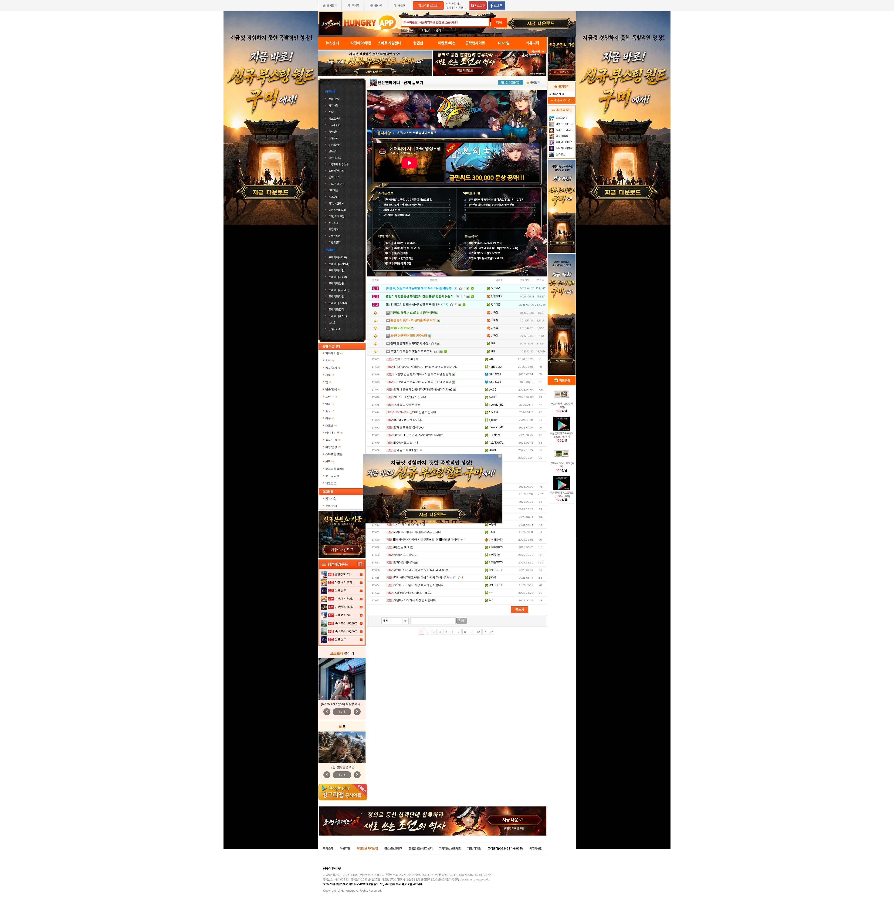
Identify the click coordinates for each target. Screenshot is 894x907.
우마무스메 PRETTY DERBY (565, 142)
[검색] (461, 621)
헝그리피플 (332, 476)
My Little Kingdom (346, 623)
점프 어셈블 (561, 136)
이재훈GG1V (495, 547)
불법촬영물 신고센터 (421, 848)
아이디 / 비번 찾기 (455, 7)
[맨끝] (491, 631)
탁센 (491, 592)
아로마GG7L (495, 442)
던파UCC (334, 177)
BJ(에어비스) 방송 (339, 164)
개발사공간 (536, 848)
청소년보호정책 (393, 848)
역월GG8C (495, 570)
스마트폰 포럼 (334, 454)
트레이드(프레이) (338, 303)
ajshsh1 (493, 419)
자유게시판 (334, 353)
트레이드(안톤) (337, 283)
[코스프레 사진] (342, 679)
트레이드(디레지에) (339, 264)
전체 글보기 (413, 82)
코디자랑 (333, 190)
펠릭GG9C (495, 585)
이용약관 (345, 848)
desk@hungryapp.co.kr (475, 879)
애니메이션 (334, 432)
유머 (329, 360)
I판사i (491, 532)
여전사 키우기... (344, 582)
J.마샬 (494, 312)
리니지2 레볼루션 (565, 148)
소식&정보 (334, 125)
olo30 (492, 389)
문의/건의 (331, 505)
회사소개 (328, 848)
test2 (332, 322)
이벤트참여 (334, 236)
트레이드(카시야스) (339, 290)
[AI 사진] (342, 747)
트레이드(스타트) (338, 257)
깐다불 (492, 577)
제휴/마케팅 (474, 848)
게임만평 (330, 483)
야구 (329, 418)
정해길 (492, 450)
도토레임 (493, 412)
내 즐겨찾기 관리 (561, 100)
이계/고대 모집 (336, 216)
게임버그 (333, 229)
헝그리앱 (495, 288)
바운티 (437, 30)
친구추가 (333, 223)
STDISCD (494, 374)
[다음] (485, 631)
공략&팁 (333, 131)
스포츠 (331, 425)
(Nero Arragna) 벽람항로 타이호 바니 (346, 704)
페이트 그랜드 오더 (565, 124)
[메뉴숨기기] (537, 52)
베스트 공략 (335, 118)
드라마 (331, 396)
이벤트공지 (334, 242)
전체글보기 (334, 99)
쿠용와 (492, 524)
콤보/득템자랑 (336, 183)
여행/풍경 (333, 447)
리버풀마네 (494, 554)
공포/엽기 (333, 367)
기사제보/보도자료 (450, 848)
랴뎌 (491, 359)
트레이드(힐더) (337, 309)
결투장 (332, 151)
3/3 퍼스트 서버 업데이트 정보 (416, 133)
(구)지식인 (335, 329)
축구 (329, 411)
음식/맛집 (333, 440)
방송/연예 (333, 389)
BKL (493, 343)
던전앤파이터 (389, 82)
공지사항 (333, 105)
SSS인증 (333, 197)
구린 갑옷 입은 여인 (342, 767)
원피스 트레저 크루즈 (565, 130)
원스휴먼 (560, 154)
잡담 (331, 112)
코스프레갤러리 (335, 468)
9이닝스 (426, 30)
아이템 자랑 (335, 157)
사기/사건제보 (336, 203)
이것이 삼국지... (344, 606)
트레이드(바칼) (337, 270)
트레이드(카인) (337, 296)
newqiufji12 (496, 404)
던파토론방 (334, 144)
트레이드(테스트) (338, 316)
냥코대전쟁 (561, 118)
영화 (329, 403)
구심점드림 (494, 435)
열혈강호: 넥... (343, 574)
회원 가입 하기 (453, 3)
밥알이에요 (496, 296)
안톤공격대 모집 (337, 210)
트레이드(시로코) (338, 277)
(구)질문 (333, 138)
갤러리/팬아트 (336, 170)
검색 (499, 22)
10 (478, 632)
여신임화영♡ (495, 539)
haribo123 (495, 366)
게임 (329, 375)
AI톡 (329, 461)
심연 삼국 (340, 590)
